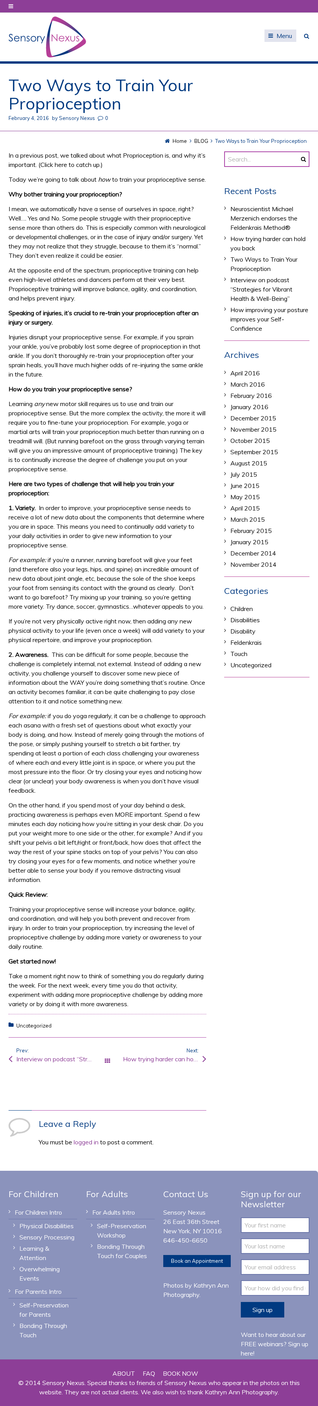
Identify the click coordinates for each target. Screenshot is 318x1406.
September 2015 (254, 452)
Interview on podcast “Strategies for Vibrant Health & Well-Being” (61, 1059)
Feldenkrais (246, 642)
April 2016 (245, 373)
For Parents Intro (38, 1291)
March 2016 (247, 384)
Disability (243, 631)
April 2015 (245, 508)
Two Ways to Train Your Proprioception (263, 264)
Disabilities (245, 620)
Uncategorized (34, 1025)
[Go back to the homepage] (47, 36)
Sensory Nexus (77, 118)
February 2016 (251, 395)
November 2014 (253, 564)
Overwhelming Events (39, 1273)
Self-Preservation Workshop (121, 1230)
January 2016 (249, 407)
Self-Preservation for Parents (44, 1309)
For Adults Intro (113, 1212)
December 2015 (253, 418)
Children (241, 609)
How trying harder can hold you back (164, 1059)
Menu (284, 36)
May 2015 (245, 497)
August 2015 (248, 463)
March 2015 (247, 519)
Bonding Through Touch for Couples (122, 1251)
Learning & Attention (34, 1253)
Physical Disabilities (46, 1226)
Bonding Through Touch (43, 1330)
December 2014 (253, 553)
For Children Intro (38, 1212)
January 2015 (249, 542)
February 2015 (251, 531)
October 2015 (250, 440)
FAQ (149, 1373)
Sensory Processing (46, 1237)
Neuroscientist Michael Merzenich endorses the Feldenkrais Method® (263, 218)
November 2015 (253, 429)
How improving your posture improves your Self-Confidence (269, 319)
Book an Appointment (197, 1261)
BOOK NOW (180, 1373)
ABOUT (123, 1373)
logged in (86, 1142)
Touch (238, 654)
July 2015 (243, 474)
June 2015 (244, 485)
